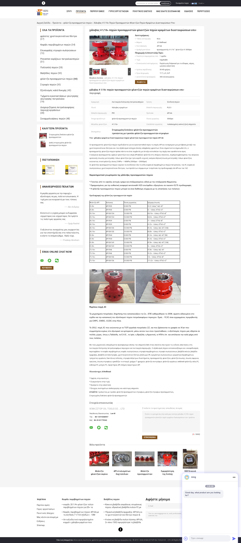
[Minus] (234, 477)
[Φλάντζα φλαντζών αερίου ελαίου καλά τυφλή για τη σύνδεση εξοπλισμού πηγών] (99, 459)
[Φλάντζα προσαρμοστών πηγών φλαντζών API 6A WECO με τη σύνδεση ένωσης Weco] (145, 459)
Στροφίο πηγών (48, 84)
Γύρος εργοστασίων (118, 11)
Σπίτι (69, 11)
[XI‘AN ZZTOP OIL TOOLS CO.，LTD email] (43, 260)
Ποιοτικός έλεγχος (142, 11)
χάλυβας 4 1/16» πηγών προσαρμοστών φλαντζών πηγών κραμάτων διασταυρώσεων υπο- (106, 80)
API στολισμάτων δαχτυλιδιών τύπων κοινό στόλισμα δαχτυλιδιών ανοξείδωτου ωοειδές (122, 472)
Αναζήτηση (165, 3)
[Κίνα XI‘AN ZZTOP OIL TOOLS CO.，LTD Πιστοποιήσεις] (48, 170)
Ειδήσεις (188, 11)
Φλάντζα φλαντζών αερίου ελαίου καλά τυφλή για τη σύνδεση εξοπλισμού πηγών (99, 472)
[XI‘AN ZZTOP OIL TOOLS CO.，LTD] (42, 12)
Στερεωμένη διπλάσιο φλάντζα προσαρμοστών (108, 396)
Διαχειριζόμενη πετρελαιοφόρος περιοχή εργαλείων (57, 108)
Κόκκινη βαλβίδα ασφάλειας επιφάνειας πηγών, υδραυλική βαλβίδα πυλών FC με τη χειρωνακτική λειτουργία (123, 506)
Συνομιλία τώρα (182, 3)
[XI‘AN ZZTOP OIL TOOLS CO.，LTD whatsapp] (51, 260)
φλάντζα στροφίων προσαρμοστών (159, 392)
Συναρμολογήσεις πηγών (52, 118)
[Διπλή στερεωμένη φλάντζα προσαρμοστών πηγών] (43, 144)
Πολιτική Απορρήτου (64, 540)
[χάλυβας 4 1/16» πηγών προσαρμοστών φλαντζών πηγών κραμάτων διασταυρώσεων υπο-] (108, 51)
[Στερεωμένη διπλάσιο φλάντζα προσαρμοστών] (43, 136)
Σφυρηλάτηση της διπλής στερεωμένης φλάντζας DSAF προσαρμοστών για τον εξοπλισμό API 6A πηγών (167, 472)
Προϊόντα (81, 11)
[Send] (234, 538)
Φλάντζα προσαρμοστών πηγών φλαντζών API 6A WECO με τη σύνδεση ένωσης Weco (144, 472)
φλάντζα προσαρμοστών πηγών (77, 23)
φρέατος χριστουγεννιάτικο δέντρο (58, 36)
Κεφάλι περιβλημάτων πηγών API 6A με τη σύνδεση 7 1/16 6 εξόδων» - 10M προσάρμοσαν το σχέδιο (81, 514)
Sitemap (41, 525)
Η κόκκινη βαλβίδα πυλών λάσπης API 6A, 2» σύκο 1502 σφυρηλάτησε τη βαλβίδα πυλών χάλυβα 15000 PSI (124, 521)
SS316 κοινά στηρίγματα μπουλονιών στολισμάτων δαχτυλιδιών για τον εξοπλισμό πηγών (190, 472)
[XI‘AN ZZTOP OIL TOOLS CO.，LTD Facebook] (43, 3)
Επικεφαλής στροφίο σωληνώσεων (58, 50)
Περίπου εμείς (97, 11)
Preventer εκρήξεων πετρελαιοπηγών (59, 59)
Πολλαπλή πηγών (49, 67)
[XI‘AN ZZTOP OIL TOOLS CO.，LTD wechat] (58, 260)
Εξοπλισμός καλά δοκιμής (53, 90)
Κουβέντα (141, 82)
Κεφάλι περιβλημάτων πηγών (55, 44)
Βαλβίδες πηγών (48, 73)
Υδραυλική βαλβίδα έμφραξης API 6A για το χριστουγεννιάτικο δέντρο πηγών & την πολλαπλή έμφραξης (123, 514)
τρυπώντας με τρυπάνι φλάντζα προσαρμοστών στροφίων (121, 392)
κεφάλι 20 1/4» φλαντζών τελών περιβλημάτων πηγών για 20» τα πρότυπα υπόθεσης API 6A (78, 506)
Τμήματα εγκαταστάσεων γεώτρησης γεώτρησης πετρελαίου (59, 97)
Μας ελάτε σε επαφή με (168, 11)
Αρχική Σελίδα (43, 23)
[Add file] (186, 538)
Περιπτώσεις (203, 11)
